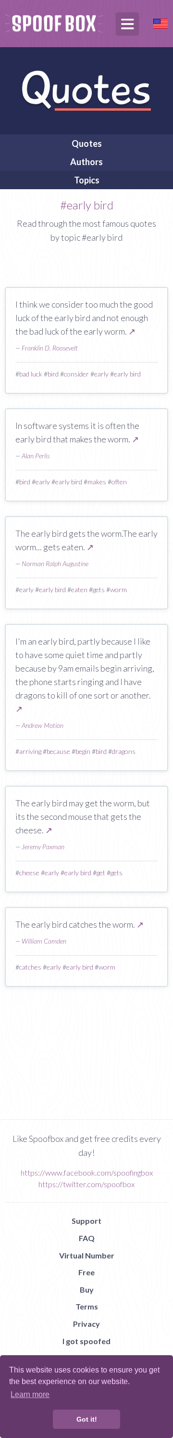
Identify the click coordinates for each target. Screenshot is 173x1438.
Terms (86, 1306)
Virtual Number (86, 1255)
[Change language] (160, 22)
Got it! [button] (86, 1419)
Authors (86, 161)
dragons (124, 751)
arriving (30, 751)
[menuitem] (86, 143)
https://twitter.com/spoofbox (86, 1184)
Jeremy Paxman (43, 846)
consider (76, 374)
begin (82, 751)
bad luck (30, 374)
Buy (87, 1289)
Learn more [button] (30, 1394)
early (101, 374)
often (119, 482)
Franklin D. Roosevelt (50, 348)
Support (86, 1220)
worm (118, 589)
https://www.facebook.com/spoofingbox (87, 1172)
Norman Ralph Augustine (55, 563)
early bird (127, 374)
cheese (29, 872)
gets (99, 589)
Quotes (87, 143)
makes (96, 482)
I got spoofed (86, 1341)
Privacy (86, 1323)
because (58, 751)
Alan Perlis (35, 456)
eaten (79, 589)
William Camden (44, 941)
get (101, 872)
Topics (86, 180)
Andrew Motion (42, 725)
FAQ (87, 1238)
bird (53, 374)
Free (86, 1272)
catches (30, 967)
